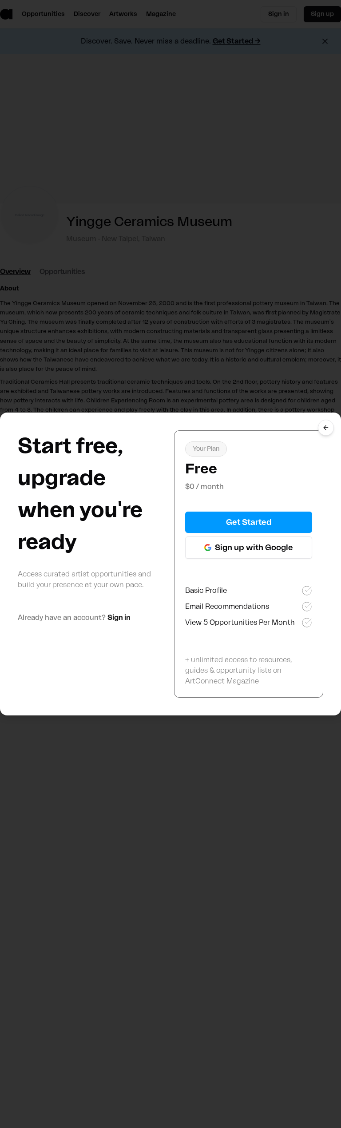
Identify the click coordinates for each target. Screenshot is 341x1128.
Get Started (249, 522)
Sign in (119, 617)
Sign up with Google (254, 548)
